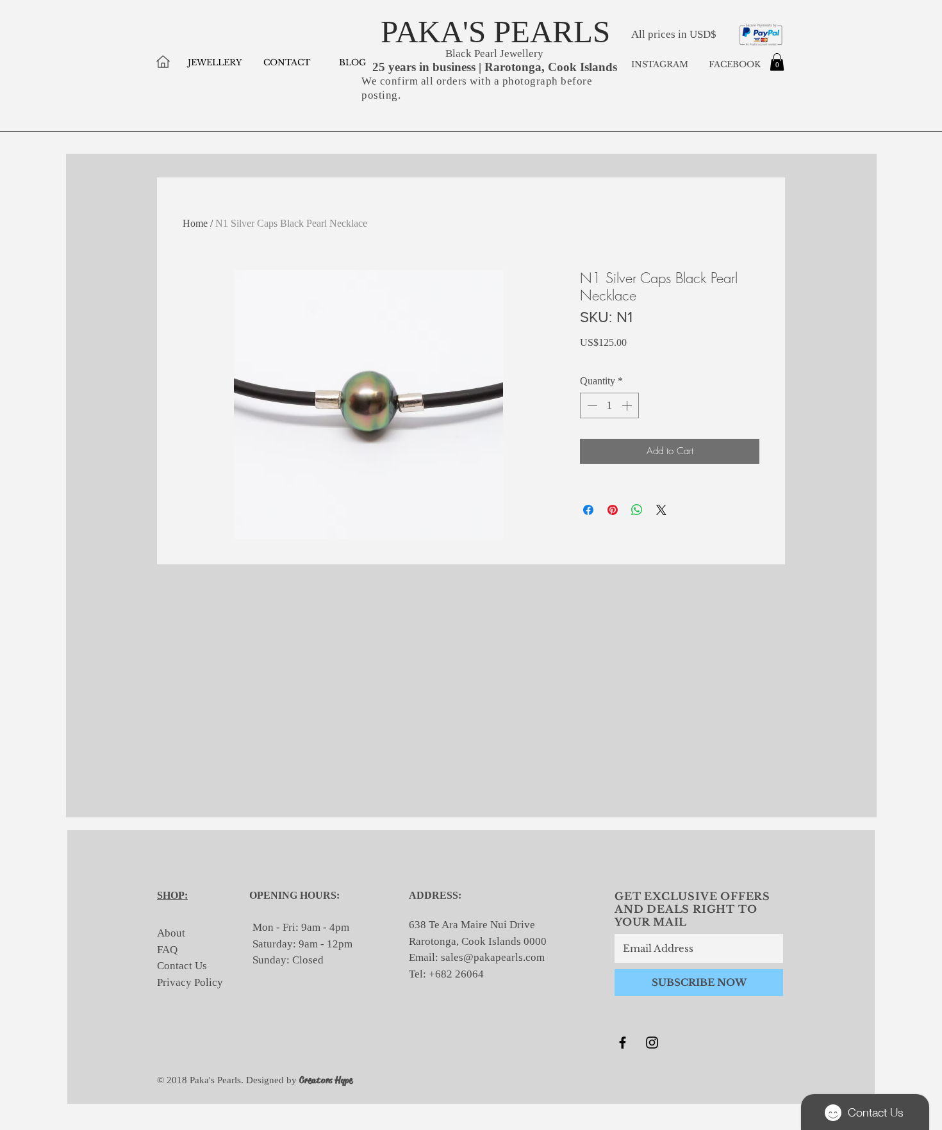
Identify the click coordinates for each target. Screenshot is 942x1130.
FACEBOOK (733, 64)
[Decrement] (591, 405)
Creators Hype (326, 1080)
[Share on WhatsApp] (637, 510)
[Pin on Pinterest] (612, 510)
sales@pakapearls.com (493, 957)
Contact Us (182, 966)
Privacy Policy (190, 982)
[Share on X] (661, 510)
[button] (777, 61)
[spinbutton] (609, 405)
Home (195, 223)
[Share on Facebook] (588, 510)
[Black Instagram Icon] (652, 1043)
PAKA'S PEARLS (495, 31)
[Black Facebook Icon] (623, 1043)
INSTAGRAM (659, 64)
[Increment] (628, 405)
